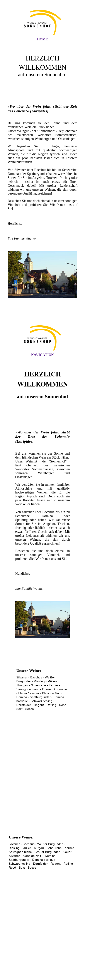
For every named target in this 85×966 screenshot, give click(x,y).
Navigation (42, 355)
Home (42, 39)
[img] (42, 22)
